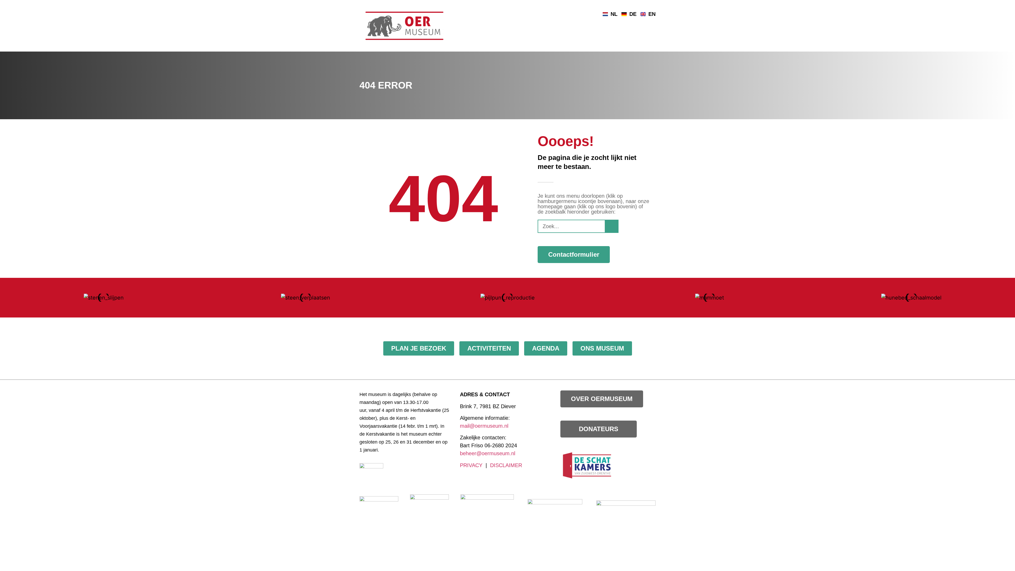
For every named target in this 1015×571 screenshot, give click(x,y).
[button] (7, 297)
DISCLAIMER (506, 465)
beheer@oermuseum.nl (487, 453)
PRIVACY (471, 465)
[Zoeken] (611, 226)
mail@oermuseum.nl (484, 426)
